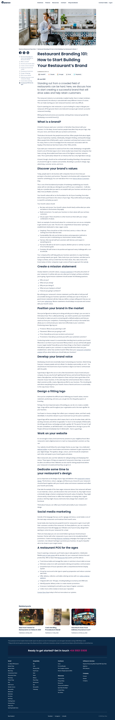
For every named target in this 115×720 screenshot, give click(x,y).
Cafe (34, 666)
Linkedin (64, 716)
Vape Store (10, 705)
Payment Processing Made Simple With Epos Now (95, 663)
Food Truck (35, 670)
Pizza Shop (35, 680)
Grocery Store (11, 703)
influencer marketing (62, 538)
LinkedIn (28, 52)
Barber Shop (11, 666)
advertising (48, 301)
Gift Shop (10, 698)
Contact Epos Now (43, 592)
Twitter (24, 52)
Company (85, 680)
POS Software (86, 668)
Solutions (40, 3)
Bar (34, 663)
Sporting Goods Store (13, 708)
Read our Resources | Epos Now (27, 49)
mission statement (67, 272)
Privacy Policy (61, 681)
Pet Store (10, 696)
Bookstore (10, 691)
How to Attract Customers (81, 178)
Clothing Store (11, 701)
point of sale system (48, 555)
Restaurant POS (63, 558)
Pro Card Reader (62, 666)
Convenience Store (12, 673)
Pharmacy (10, 677)
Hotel (34, 675)
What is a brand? (25, 61)
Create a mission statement (27, 65)
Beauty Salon (11, 668)
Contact (63, 3)
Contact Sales (103, 3)
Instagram (57, 716)
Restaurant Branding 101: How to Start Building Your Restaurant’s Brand (27, 58)
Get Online (60, 692)
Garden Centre (11, 687)
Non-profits (11, 689)
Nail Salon (10, 694)
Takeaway (35, 689)
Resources (55, 3)
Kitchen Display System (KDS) (65, 670)
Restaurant (36, 682)
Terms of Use (61, 678)
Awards (85, 678)
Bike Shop (10, 670)
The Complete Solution (63, 668)
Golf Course (11, 684)
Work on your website (26, 75)
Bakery (34, 677)
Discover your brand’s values (27, 63)
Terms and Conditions (63, 685)
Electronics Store (12, 675)
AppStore (85, 666)
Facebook (20, 52)
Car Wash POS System (13, 663)
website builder (42, 449)
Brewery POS (36, 668)
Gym (34, 673)
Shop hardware (73, 3)
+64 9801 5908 (78, 650)
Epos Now (6, 2)
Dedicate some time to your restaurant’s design (27, 78)
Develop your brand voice (27, 71)
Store (59, 663)
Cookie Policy (61, 690)
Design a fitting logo (25, 73)
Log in (110, 3)
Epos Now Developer (63, 687)
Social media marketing (26, 81)
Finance (47, 3)
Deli (9, 682)
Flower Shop (11, 680)
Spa (34, 684)
